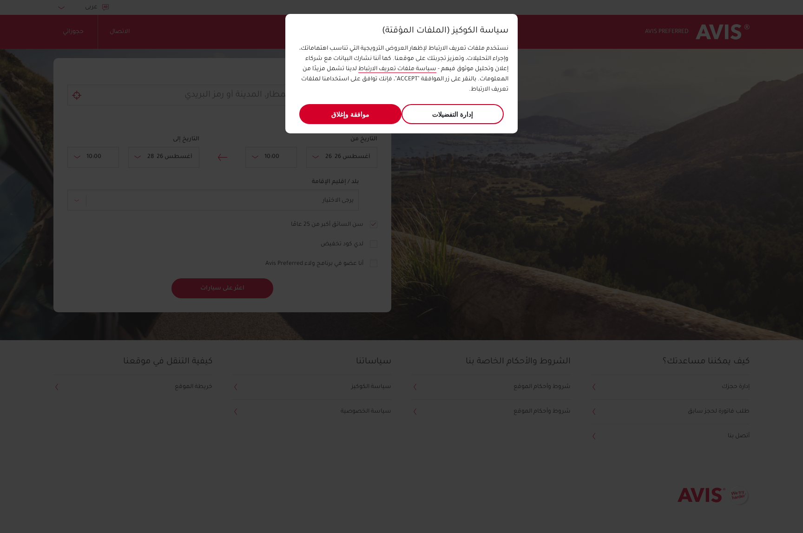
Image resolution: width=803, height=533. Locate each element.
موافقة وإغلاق (350, 114)
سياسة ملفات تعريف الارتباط (397, 69)
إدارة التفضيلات (452, 114)
